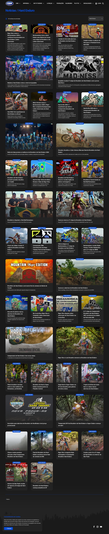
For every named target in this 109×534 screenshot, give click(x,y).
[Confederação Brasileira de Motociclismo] (9, 3)
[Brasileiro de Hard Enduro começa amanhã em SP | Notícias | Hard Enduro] (42, 476)
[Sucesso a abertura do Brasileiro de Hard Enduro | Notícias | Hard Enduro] (79, 275)
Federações (60, 3)
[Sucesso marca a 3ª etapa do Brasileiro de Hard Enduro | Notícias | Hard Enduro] (79, 208)
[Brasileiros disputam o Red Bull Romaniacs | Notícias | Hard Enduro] (29, 208)
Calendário (68, 3)
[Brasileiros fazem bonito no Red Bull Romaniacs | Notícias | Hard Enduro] (92, 174)
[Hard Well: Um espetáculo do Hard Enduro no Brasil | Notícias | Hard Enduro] (16, 106)
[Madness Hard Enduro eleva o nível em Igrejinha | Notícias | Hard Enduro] (29, 72)
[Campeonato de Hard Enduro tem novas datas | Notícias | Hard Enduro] (29, 343)
